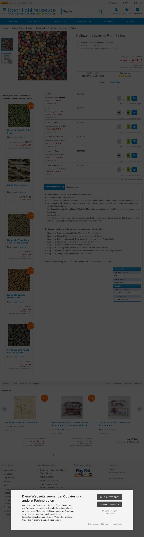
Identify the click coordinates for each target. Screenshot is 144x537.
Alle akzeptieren (109, 497)
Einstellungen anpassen (110, 512)
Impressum (117, 524)
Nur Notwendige (110, 504)
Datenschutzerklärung (98, 524)
